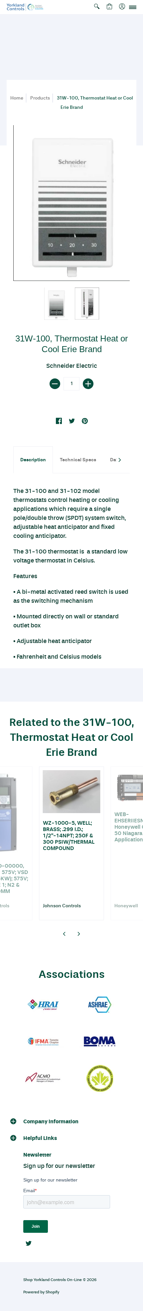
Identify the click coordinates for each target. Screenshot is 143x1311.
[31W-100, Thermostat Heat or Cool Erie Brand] (56, 304)
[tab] (33, 459)
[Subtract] (55, 383)
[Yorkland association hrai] (43, 1005)
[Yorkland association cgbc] (100, 1078)
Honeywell (126, 906)
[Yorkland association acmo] (43, 1078)
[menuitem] (96, 7)
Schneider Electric (71, 365)
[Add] (88, 383)
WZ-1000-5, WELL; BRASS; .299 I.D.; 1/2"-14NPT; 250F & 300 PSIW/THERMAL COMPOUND (68, 835)
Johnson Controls (62, 906)
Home (16, 98)
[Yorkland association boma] (100, 1041)
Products (40, 98)
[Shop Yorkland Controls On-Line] (25, 7)
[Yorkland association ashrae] (100, 1005)
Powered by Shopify (41, 1292)
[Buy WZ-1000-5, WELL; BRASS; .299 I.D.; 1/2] (71, 791)
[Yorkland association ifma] (43, 1041)
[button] (96, 7)
